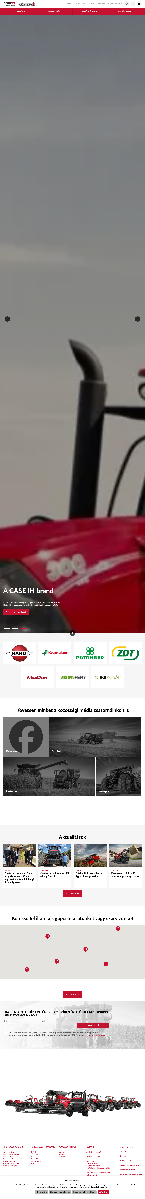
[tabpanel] (72, 595)
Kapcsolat (101, 4)
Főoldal (68, 4)
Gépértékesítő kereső (115, 4)
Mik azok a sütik (41, 1192)
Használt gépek (124, 11)
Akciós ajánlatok (89, 11)
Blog (84, 4)
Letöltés (9, 621)
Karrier (92, 4)
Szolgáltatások (55, 11)
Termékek (20, 11)
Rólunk (77, 4)
